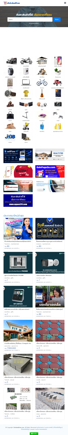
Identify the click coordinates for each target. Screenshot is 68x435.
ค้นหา (57, 19)
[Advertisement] (34, 40)
